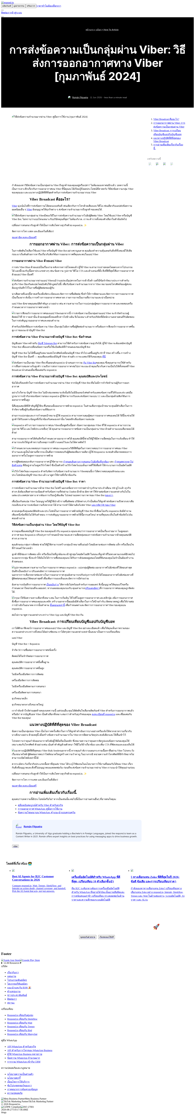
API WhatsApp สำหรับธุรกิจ (21, 1046)
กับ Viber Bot (89, 362)
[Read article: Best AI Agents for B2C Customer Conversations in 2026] (13, 870)
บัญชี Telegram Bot (47, 343)
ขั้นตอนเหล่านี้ (57, 605)
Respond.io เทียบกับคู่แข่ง (20, 1015)
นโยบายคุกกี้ (14, 1078)
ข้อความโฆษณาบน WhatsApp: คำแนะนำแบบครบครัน (46, 812)
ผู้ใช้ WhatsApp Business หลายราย (24, 1054)
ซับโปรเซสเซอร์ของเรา (19, 1085)
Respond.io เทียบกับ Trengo (21, 1026)
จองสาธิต (17, 237)
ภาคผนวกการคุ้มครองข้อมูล (22, 1089)
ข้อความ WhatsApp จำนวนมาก (23, 1058)
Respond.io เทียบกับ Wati (19, 1023)
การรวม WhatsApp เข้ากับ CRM (23, 1061)
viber (15, 846)
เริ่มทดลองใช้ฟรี (106, 937)
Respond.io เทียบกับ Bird (19, 1030)
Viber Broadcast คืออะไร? (166, 119)
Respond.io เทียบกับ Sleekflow (22, 1019)
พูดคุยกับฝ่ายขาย (87, 937)
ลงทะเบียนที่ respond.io (103, 714)
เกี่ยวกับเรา (13, 972)
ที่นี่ (104, 356)
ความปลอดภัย (14, 1093)
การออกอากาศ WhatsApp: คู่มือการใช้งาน (40, 809)
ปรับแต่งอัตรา (92, 588)
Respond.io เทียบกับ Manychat (22, 1034)
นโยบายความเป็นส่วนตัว (20, 1074)
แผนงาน (11, 976)
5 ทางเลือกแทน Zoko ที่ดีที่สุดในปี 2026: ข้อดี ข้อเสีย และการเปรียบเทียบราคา (155, 879)
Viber (14, 206)
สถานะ (11, 1002)
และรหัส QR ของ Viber (103, 505)
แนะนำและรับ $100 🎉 (19, 987)
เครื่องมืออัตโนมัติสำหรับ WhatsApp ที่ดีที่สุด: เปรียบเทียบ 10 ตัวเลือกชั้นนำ (96, 879)
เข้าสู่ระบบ (16, 12)
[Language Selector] (2, 10)
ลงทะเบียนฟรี (29, 237)
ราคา (39, 6)
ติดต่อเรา (6, 12)
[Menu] (2, 16)
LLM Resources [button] (13, 963)
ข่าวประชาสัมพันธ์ (17, 995)
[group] (97, 963)
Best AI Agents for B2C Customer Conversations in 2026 (33, 878)
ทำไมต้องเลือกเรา (51, 6)
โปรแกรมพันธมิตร (17, 980)
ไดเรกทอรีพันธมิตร (17, 984)
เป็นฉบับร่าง (52, 584)
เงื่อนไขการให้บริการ (18, 1081)
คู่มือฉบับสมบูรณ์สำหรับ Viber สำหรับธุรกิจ (40, 805)
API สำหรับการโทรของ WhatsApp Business (29, 1050)
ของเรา (109, 495)
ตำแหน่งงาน (13, 991)
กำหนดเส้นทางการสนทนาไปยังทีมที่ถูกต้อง (86, 461)
